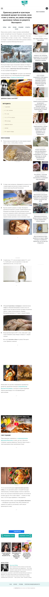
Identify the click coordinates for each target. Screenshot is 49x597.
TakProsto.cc (18, 588)
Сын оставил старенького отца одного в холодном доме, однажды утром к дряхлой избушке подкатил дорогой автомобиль (40, 80)
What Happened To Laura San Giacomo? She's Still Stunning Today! (16, 556)
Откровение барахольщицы (40, 234)
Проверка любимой (40, 148)
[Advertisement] (16, 172)
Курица (4, 27)
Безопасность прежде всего (40, 214)
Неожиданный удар (40, 193)
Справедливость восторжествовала (40, 99)
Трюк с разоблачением (40, 124)
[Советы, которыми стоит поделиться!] (24, 3)
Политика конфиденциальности (32, 584)
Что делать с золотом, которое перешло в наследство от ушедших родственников (40, 177)
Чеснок (16, 29)
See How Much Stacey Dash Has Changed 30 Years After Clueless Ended (27, 556)
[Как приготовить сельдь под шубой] (40, 29)
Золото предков (40, 172)
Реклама (21, 584)
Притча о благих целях (40, 53)
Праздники (21, 27)
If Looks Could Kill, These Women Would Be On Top (6, 554)
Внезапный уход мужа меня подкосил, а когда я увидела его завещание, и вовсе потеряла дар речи (40, 198)
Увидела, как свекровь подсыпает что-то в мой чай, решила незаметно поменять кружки (40, 58)
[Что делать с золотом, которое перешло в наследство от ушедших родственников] (40, 166)
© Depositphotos (16, 97)
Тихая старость (40, 74)
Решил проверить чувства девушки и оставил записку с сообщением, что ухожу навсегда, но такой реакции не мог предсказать (40, 154)
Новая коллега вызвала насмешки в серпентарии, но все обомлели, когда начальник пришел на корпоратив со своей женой (40, 106)
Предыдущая (9, 535)
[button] (1, 44)
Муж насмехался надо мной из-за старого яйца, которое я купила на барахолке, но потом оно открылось (40, 240)
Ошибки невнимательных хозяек (40, 36)
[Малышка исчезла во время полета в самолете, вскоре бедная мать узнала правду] (40, 208)
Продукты (27, 27)
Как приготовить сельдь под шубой (40, 39)
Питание (14, 27)
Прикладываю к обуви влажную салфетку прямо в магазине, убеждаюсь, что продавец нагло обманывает (40, 130)
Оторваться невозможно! (17, 77)
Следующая (24, 535)
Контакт (15, 584)
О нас (10, 584)
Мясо (9, 27)
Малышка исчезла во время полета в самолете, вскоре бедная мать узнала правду (40, 219)
